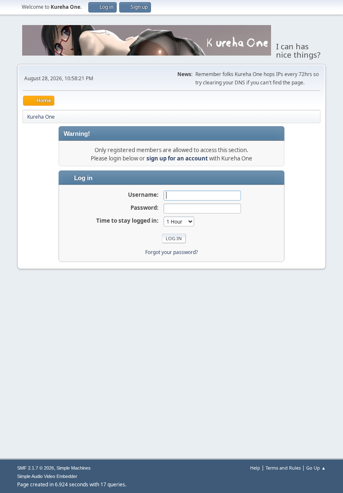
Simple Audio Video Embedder (47, 476)
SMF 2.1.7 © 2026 (35, 467)
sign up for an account (177, 158)
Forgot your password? (171, 252)
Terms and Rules (283, 468)
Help (255, 468)
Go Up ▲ (316, 468)
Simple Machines (73, 467)
